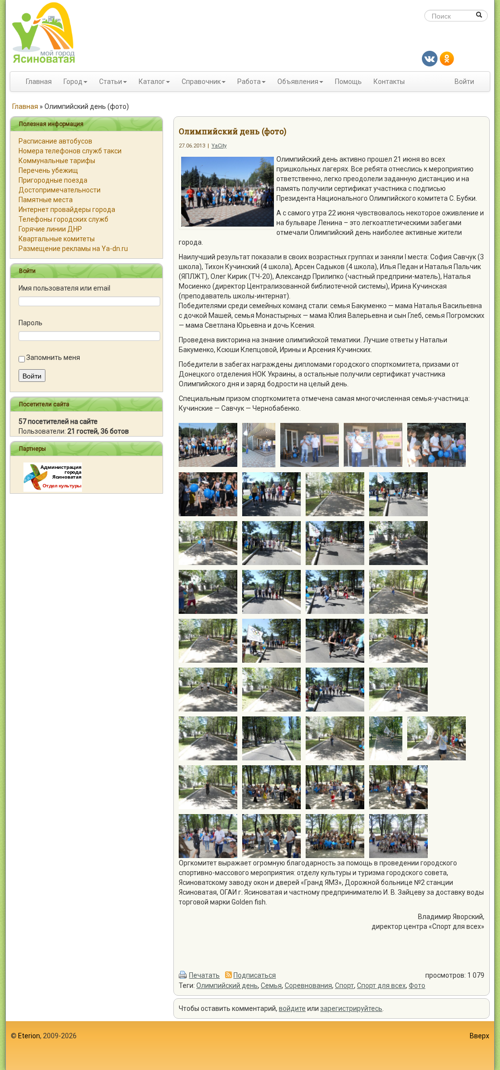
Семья (271, 985)
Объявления (297, 81)
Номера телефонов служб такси (70, 151)
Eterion (29, 1036)
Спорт (344, 985)
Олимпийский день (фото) (232, 131)
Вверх (479, 1036)
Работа (249, 81)
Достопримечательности (60, 190)
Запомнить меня (53, 357)
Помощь (348, 81)
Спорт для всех (381, 985)
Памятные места (46, 200)
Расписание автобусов (55, 141)
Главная (39, 81)
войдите (292, 1008)
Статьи (110, 81)
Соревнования (308, 985)
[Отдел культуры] (52, 477)
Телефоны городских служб (63, 219)
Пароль (30, 323)
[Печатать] (183, 975)
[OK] (447, 58)
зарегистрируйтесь (351, 1008)
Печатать (204, 975)
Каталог (152, 81)
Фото (417, 985)
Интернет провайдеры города (67, 209)
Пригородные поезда (53, 180)
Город (73, 81)
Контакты (389, 81)
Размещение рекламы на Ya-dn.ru (73, 248)
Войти (464, 81)
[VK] (430, 58)
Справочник (201, 81)
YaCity (219, 146)
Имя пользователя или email (64, 288)
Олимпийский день (227, 985)
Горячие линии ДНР (50, 229)
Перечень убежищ (48, 170)
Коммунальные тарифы (57, 161)
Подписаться (254, 975)
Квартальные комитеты (57, 239)
